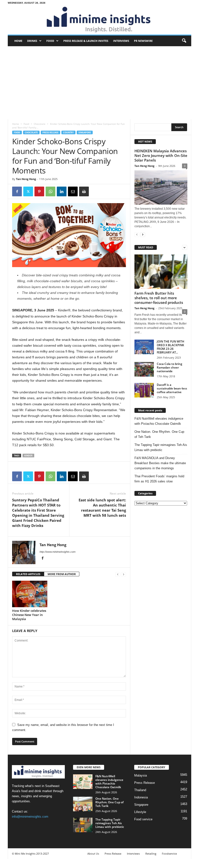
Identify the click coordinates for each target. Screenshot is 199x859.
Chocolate (39, 124)
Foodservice (169, 853)
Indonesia (141, 797)
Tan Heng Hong (26, 179)
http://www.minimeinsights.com (57, 551)
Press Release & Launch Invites (85, 41)
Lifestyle (140, 812)
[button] (184, 41)
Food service (143, 819)
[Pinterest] (39, 191)
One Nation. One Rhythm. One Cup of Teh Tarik (159, 434)
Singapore (84, 132)
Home (18, 41)
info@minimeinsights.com (30, 816)
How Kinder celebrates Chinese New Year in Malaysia (29, 614)
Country (68, 132)
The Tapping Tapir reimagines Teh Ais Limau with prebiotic (160, 447)
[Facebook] (17, 191)
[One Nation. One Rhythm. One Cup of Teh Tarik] (82, 804)
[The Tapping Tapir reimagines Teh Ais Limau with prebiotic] (82, 825)
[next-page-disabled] (123, 574)
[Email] (73, 191)
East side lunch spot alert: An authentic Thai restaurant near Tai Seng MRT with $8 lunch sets (102, 507)
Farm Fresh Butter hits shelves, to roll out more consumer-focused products (158, 298)
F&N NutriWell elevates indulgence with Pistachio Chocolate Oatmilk (158, 421)
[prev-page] (117, 574)
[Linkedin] (61, 191)
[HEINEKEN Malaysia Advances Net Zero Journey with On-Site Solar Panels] (160, 187)
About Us (93, 853)
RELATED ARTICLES (28, 574)
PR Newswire (143, 41)
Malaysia (140, 775)
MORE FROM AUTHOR (62, 574)
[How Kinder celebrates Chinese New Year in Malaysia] (29, 594)
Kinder (28, 455)
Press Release (50, 132)
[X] (28, 191)
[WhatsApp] (50, 191)
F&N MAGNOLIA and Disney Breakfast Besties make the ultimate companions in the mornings (160, 463)
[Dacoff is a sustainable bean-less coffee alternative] (144, 390)
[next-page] (142, 234)
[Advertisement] (99, 83)
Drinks (32, 41)
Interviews (121, 41)
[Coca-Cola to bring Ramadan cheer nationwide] (144, 369)
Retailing (150, 853)
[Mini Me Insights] (99, 20)
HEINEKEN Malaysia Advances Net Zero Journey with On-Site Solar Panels (160, 155)
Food (50, 41)
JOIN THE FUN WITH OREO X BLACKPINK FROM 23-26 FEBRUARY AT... (170, 346)
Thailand (140, 790)
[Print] (84, 191)
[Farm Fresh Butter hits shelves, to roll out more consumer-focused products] (160, 271)
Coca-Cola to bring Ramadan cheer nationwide (169, 367)
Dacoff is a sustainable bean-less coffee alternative (172, 388)
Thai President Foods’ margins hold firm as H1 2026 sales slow (159, 478)
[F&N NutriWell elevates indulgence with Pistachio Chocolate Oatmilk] (82, 781)
